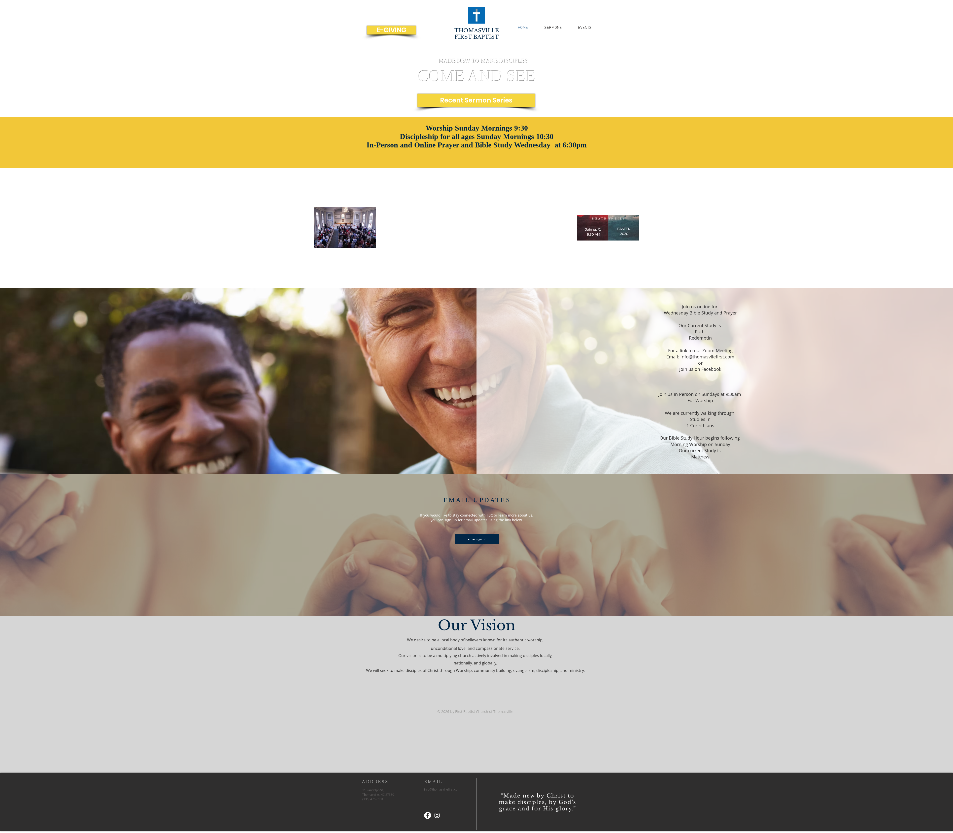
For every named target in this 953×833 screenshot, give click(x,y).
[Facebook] (427, 815)
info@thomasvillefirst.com (442, 789)
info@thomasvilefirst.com (707, 357)
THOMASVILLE (476, 30)
